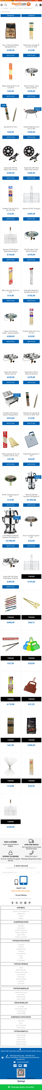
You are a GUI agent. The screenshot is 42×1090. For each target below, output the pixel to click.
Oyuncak (21, 944)
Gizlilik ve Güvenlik (21, 937)
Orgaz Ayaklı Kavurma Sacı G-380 (31, 128)
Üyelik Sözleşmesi (21, 932)
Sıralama (31, 15)
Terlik (21, 958)
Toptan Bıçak (21, 1039)
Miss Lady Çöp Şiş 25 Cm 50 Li (10, 291)
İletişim (21, 918)
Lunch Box (21, 983)
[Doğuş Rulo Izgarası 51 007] (31, 440)
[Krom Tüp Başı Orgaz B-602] (31, 521)
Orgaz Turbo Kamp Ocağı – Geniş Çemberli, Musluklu (10, 332)
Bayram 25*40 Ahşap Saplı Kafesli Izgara (10, 250)
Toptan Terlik (21, 1037)
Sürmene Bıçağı (21, 979)
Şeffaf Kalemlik (21, 970)
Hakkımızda (21, 914)
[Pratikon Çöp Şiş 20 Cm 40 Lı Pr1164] (10, 194)
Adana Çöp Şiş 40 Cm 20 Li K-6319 (10, 87)
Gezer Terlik (21, 994)
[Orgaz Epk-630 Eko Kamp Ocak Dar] (10, 358)
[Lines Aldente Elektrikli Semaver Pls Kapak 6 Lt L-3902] (10, 521)
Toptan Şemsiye (21, 1042)
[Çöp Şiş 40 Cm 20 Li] (10, 112)
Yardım (21, 916)
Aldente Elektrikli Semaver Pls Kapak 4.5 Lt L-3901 (31, 495)
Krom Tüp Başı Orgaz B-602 (31, 536)
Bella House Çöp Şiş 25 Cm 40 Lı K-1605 (31, 46)
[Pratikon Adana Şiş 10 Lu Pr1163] (31, 317)
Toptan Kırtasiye (21, 1044)
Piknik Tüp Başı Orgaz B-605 (10, 495)
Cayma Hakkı (21, 935)
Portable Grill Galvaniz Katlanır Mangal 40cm (10, 414)
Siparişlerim (21, 928)
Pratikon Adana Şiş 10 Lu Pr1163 (31, 332)
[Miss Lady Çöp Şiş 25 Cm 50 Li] (10, 276)
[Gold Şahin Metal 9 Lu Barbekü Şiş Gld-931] (31, 276)
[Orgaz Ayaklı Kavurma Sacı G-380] (31, 112)
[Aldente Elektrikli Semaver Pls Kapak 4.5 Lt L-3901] (31, 480)
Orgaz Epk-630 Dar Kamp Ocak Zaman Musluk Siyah (10, 168)
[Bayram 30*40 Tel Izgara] (31, 194)
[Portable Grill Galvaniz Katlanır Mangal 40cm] (10, 399)
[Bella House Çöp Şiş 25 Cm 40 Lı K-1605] (31, 31)
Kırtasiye (21, 947)
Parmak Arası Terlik (21, 1009)
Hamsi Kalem (21, 974)
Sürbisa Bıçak (21, 997)
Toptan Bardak (21, 1035)
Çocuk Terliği (21, 1011)
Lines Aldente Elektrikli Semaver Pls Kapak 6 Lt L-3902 (10, 536)
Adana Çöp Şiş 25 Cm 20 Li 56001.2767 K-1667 (10, 455)
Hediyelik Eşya (21, 949)
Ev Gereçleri (21, 960)
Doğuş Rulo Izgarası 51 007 (31, 455)
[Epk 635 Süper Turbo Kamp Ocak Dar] (31, 72)
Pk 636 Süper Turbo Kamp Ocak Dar (31, 250)
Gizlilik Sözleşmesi (21, 930)
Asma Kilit (21, 1021)
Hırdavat (21, 951)
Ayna (21, 1023)
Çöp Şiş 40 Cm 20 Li (10, 127)
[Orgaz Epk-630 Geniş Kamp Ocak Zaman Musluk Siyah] (31, 153)
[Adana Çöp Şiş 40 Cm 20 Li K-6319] (10, 72)
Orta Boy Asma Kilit (21, 972)
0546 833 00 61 (31, 856)
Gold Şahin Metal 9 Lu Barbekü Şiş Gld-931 (31, 291)
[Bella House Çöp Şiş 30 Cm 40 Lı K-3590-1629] (31, 399)
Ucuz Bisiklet (21, 953)
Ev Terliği (21, 1006)
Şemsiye (21, 981)
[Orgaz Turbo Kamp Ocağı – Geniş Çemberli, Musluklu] (10, 317)
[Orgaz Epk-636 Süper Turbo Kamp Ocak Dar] (10, 562)
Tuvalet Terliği (21, 1013)
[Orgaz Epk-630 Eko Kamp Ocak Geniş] (31, 358)
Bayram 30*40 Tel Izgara (31, 208)
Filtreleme (10, 15)
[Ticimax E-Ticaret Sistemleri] (21, 1081)
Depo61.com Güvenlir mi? (21, 911)
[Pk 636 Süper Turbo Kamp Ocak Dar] (31, 235)
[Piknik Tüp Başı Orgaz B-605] (10, 480)
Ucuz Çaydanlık (21, 1025)
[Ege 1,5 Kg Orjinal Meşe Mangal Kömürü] (10, 31)
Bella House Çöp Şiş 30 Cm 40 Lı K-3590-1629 (31, 414)
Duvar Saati (21, 977)
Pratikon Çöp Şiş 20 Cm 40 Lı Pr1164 (10, 209)
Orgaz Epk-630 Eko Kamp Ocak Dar (10, 373)
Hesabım (21, 926)
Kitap (21, 956)
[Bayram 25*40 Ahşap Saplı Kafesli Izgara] (10, 235)
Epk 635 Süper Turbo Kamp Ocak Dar (31, 87)
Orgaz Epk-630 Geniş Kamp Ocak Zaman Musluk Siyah (31, 168)
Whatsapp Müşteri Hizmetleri (22, 1087)
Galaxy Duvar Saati (21, 992)
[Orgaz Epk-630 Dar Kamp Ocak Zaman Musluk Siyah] (10, 153)
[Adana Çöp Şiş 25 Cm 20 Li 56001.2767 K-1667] (10, 440)
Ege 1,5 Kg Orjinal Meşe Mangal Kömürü (10, 46)
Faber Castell (21, 999)
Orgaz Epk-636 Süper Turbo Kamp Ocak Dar (10, 577)
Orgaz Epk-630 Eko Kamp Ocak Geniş (31, 373)
